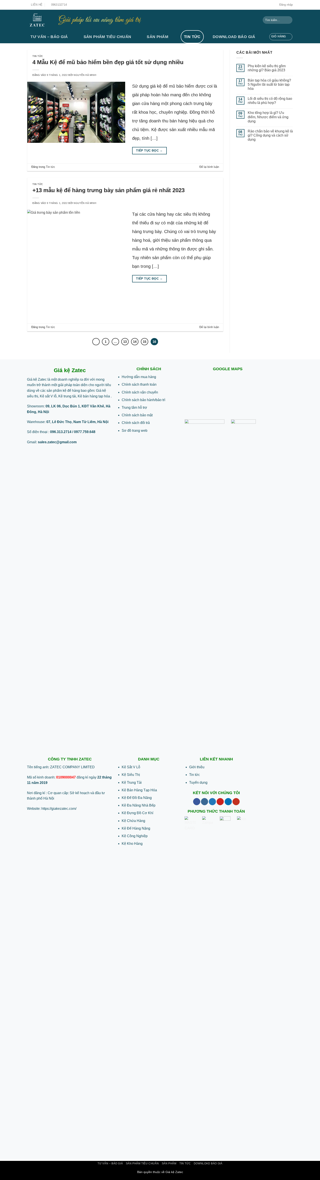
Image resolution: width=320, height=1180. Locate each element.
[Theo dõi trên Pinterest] (220, 801)
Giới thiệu (196, 767)
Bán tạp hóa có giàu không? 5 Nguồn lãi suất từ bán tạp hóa (269, 84)
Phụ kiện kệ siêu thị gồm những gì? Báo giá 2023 (267, 68)
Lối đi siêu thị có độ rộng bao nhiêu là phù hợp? (270, 101)
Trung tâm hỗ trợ (134, 407)
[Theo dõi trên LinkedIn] (228, 801)
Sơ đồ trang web (134, 430)
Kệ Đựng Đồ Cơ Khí (137, 813)
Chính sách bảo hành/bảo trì (143, 400)
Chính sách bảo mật (137, 415)
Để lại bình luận (209, 166)
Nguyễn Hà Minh (85, 75)
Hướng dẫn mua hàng (139, 377)
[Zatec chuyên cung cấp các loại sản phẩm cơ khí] (39, 20)
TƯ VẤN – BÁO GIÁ (49, 37)
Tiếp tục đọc (149, 150)
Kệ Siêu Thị (131, 775)
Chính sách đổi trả (136, 423)
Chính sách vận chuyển (140, 392)
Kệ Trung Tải (132, 782)
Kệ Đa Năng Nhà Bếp (138, 805)
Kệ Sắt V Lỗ (131, 767)
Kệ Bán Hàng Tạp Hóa (139, 790)
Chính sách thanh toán (139, 384)
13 (125, 341)
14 (134, 341)
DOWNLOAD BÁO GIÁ (234, 37)
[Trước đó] (96, 341)
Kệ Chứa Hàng (133, 821)
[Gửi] (288, 20)
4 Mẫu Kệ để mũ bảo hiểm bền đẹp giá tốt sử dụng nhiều (108, 62)
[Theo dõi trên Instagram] (204, 801)
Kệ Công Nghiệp (135, 836)
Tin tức (192, 37)
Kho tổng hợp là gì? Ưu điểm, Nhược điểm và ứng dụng (268, 117)
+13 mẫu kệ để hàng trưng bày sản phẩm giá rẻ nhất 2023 (108, 190)
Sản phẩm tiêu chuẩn (107, 37)
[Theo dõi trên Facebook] (196, 801)
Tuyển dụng (198, 782)
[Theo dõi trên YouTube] (236, 801)
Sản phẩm (157, 37)
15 (144, 341)
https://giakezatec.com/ (58, 808)
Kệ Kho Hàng (132, 843)
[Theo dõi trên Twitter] (212, 801)
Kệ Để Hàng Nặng (136, 828)
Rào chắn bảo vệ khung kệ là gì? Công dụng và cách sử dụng (270, 135)
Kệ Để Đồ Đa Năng (137, 798)
